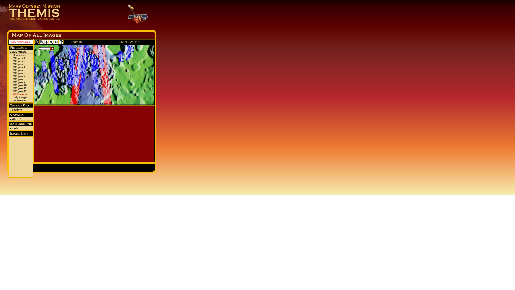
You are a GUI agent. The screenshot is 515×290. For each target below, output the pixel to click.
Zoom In (76, 42)
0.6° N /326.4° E (129, 42)
